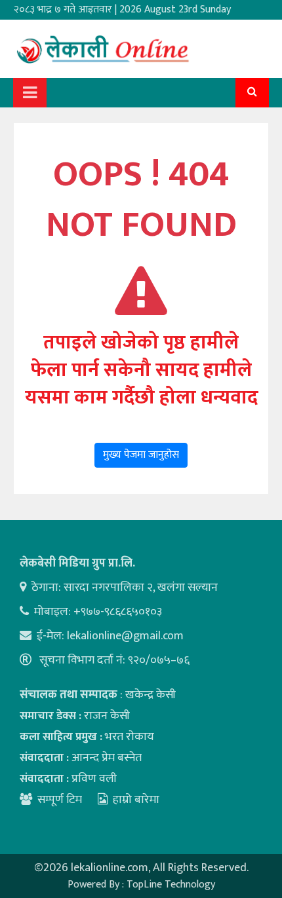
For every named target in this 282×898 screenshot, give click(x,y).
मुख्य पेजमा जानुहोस (141, 455)
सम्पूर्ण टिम (59, 800)
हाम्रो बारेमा (136, 800)
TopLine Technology (171, 884)
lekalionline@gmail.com (125, 636)
